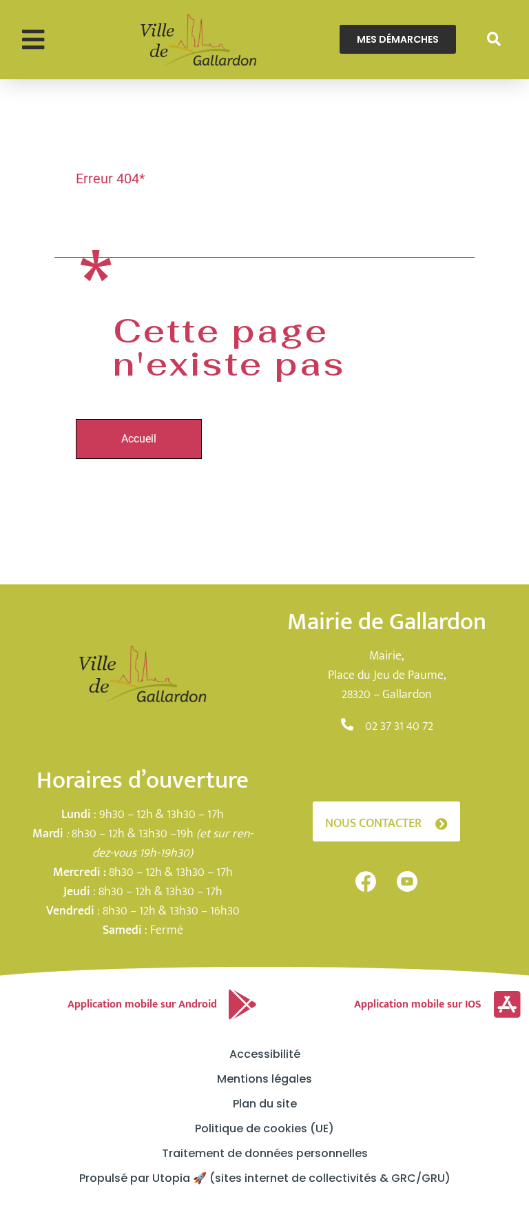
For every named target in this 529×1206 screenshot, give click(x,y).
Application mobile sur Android (142, 1004)
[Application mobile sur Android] (242, 1005)
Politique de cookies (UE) (264, 1129)
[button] (33, 39)
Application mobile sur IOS (417, 1004)
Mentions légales (264, 1079)
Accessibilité (264, 1054)
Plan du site (265, 1104)
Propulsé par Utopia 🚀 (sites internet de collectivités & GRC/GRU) (264, 1178)
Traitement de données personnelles (265, 1154)
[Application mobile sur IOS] (507, 1005)
